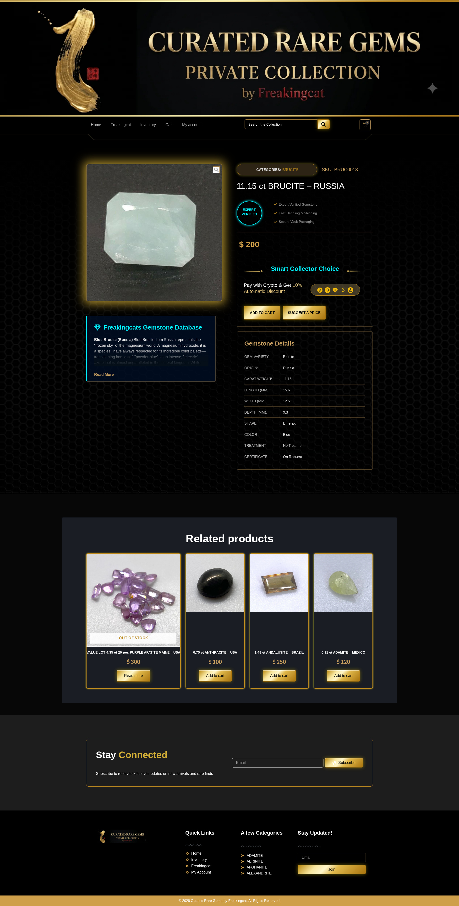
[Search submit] (323, 124)
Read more (133, 676)
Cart (169, 125)
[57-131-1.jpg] (154, 233)
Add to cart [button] (215, 676)
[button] (268, 170)
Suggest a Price (304, 313)
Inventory (148, 125)
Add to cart (262, 313)
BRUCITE (290, 169)
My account (192, 125)
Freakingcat (121, 125)
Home (96, 125)
